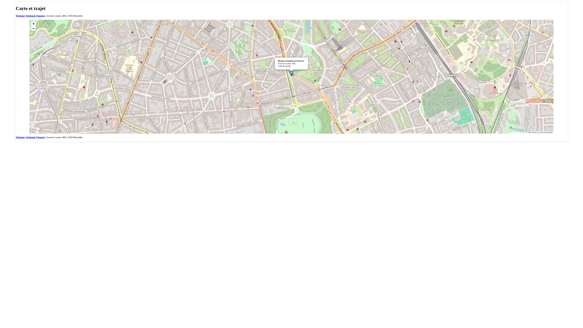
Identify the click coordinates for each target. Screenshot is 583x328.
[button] (291, 73)
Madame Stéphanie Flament (30, 16)
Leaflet (533, 132)
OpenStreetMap (546, 132)
